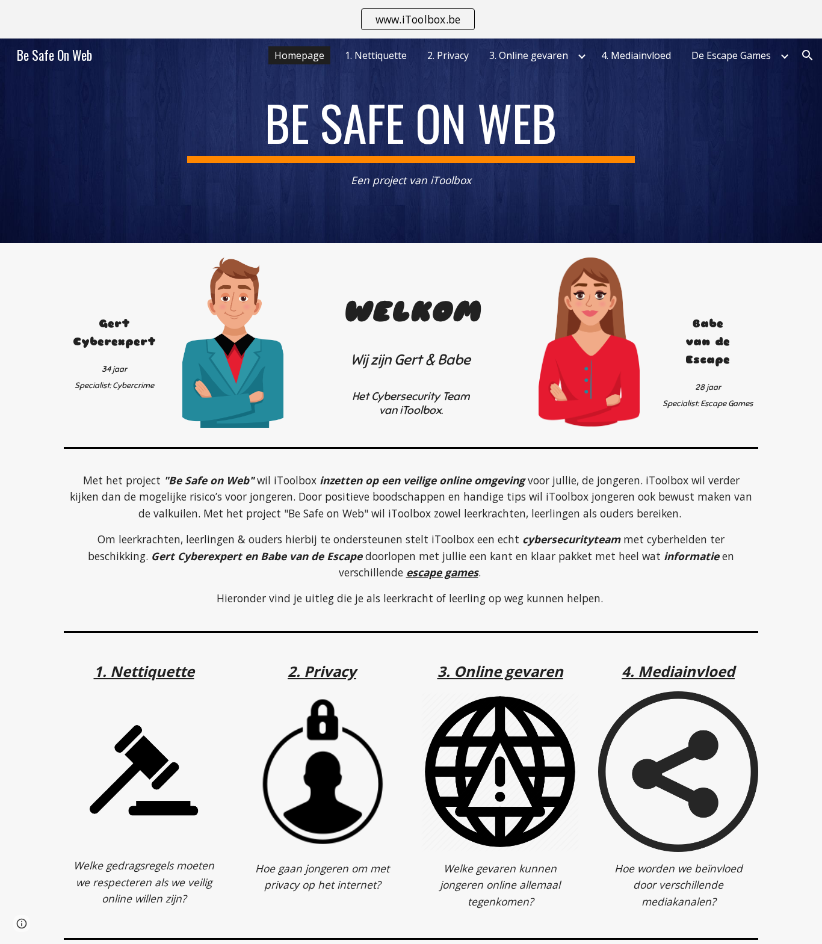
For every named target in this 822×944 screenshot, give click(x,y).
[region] (411, 19)
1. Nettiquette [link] (376, 55)
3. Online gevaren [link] (528, 55)
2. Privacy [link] (448, 55)
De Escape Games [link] (731, 55)
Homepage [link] (299, 55)
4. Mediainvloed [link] (636, 55)
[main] (411, 141)
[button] (807, 55)
